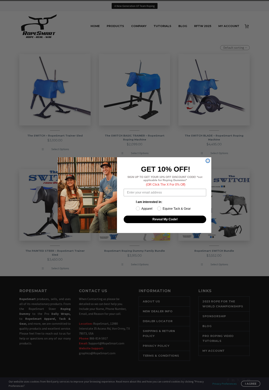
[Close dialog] (208, 161)
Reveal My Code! (165, 219)
